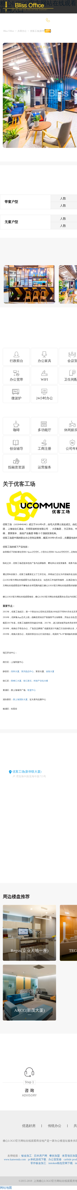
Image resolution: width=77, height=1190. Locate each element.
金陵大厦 (50, 671)
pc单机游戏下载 (37, 1159)
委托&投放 (19, 60)
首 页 (15, 33)
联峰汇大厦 (16, 681)
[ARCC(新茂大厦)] (29, 992)
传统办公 (17, 47)
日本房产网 (40, 1155)
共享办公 (43, 47)
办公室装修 (54, 1159)
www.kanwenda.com (15, 1159)
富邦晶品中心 (27, 671)
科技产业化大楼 (41, 681)
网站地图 (6, 1187)
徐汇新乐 (27, 681)
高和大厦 (15, 671)
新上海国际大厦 (20, 699)
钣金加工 (26, 1155)
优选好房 (37, 33)
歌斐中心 (31, 690)
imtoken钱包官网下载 (60, 1163)
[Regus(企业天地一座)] (29, 932)
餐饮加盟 (54, 1155)
